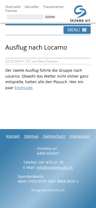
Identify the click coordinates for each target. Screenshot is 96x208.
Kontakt (13, 136)
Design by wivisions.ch (48, 190)
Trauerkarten (53, 6)
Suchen (50, 17)
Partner (11, 10)
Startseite (13, 6)
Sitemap (31, 136)
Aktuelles (32, 6)
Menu (73, 30)
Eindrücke (24, 87)
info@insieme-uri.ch (55, 167)
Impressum (80, 136)
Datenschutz (54, 136)
